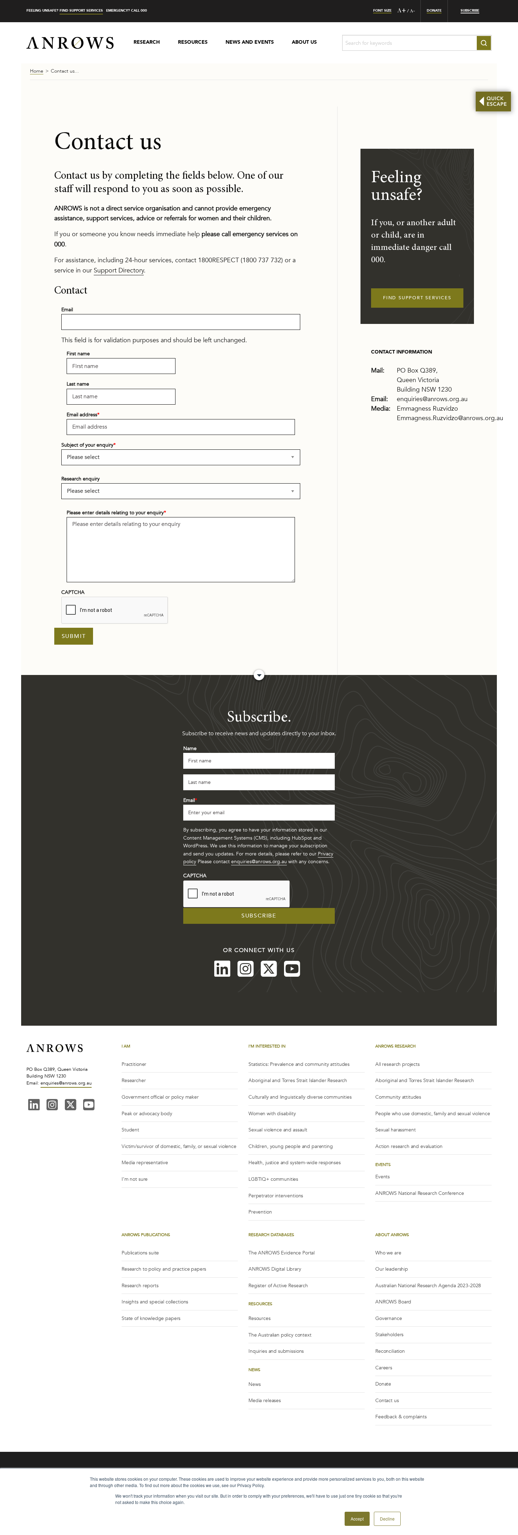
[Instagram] (246, 969)
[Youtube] (292, 969)
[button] (357, 1519)
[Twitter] (269, 969)
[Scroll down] (259, 675)
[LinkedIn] (222, 969)
